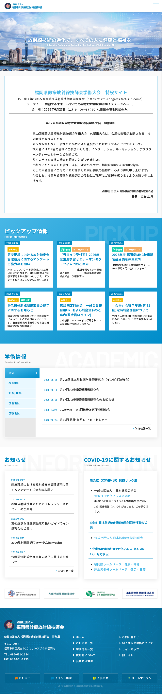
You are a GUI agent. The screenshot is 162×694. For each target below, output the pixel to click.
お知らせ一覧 (65, 571)
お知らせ (24, 678)
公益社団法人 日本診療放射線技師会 (118, 538)
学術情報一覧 (143, 428)
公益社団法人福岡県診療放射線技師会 (23, 6)
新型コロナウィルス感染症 (112, 496)
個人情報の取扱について (137, 643)
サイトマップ (130, 649)
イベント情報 (63, 678)
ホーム (80, 637)
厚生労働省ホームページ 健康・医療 (120, 569)
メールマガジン (141, 678)
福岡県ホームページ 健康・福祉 (116, 564)
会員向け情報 (84, 661)
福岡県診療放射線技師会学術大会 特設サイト (81, 92)
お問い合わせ (130, 637)
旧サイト (127, 655)
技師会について (86, 655)
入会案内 (102, 678)
